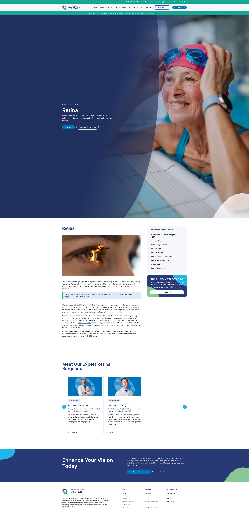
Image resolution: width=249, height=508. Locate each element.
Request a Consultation (87, 127)
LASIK (146, 504)
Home (96, 7)
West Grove (170, 501)
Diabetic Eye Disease (151, 507)
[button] (104, 7)
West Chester (170, 493)
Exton (168, 496)
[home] (71, 7)
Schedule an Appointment (138, 472)
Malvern (168, 499)
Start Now (157, 13)
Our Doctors (144, 7)
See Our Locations (162, 7)
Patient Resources (128, 7)
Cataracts (148, 493)
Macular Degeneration (152, 501)
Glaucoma (148, 496)
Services (114, 7)
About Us (103, 7)
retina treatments (84, 323)
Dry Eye (147, 499)
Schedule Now (179, 7)
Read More (69, 127)
